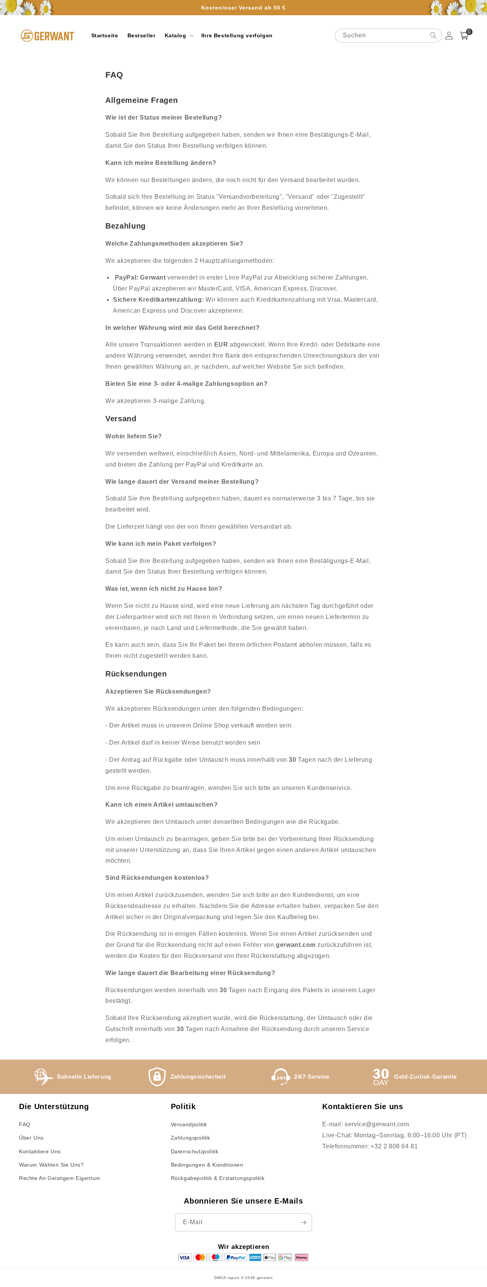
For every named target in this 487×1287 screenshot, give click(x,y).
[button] (178, 35)
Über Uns (31, 1138)
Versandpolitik (189, 1124)
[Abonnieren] (303, 1222)
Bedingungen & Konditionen (207, 1165)
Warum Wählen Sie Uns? (51, 1165)
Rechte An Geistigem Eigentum (59, 1178)
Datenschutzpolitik (195, 1151)
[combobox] (388, 35)
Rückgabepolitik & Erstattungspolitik (218, 1178)
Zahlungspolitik (190, 1138)
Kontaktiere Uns (40, 1151)
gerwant (265, 1278)
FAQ (24, 1124)
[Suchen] (433, 35)
